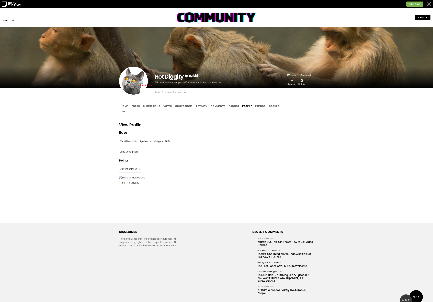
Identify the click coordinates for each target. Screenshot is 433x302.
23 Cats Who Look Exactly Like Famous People (281, 291)
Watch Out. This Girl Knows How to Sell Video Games (285, 243)
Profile (247, 106)
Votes (167, 106)
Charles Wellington (267, 271)
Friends (260, 106)
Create (422, 17)
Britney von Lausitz (267, 250)
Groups (274, 106)
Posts (135, 106)
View (123, 111)
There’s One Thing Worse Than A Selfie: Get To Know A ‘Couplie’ (284, 255)
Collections (183, 106)
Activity (201, 106)
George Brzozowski (268, 262)
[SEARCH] (401, 17)
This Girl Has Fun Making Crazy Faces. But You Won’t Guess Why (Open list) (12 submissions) (283, 278)
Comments (218, 106)
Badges (234, 106)
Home (124, 106)
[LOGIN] (409, 17)
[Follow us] (394, 17)
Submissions (151, 106)
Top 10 (14, 20)
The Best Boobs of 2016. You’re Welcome (282, 266)
